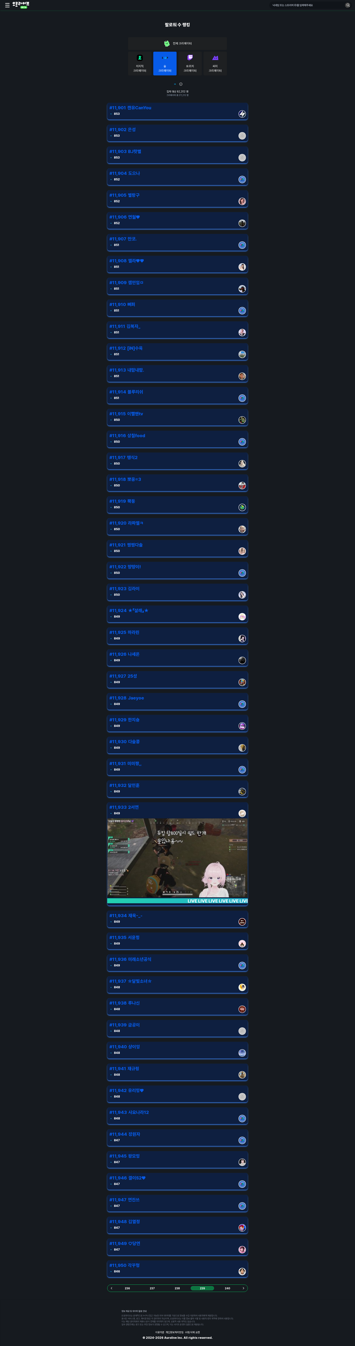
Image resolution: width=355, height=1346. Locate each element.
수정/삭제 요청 (192, 1332)
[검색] (347, 5)
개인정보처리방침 (174, 1332)
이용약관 (159, 1332)
